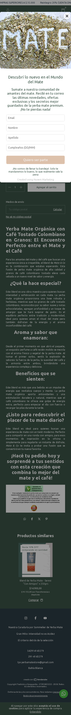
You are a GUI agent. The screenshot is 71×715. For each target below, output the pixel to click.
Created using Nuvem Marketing (35, 179)
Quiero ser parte (35, 160)
